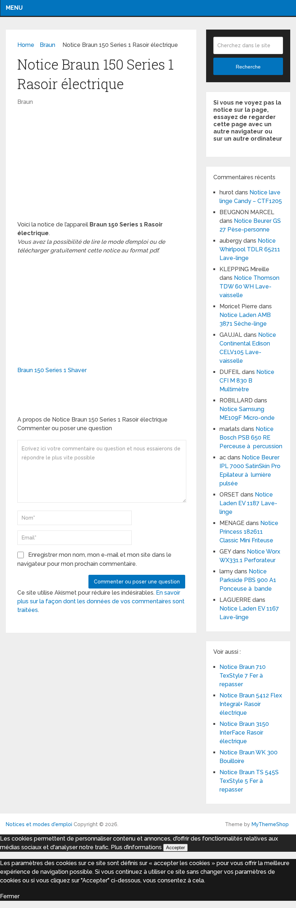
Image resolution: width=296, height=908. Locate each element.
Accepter (175, 847)
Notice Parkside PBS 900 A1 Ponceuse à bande (247, 580)
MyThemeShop (270, 824)
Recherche (248, 67)
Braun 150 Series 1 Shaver (52, 370)
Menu (14, 7)
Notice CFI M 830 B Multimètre (246, 381)
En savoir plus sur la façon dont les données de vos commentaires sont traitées (100, 601)
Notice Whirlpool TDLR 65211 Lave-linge (249, 249)
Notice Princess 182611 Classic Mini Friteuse (248, 532)
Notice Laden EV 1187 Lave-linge (248, 503)
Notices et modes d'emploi (39, 824)
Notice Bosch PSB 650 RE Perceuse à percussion (250, 438)
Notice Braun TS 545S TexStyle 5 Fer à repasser (249, 781)
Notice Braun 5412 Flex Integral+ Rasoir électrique (250, 704)
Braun (25, 101)
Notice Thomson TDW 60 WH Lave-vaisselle (249, 286)
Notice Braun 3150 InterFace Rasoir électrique (244, 732)
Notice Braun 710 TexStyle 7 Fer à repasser (242, 676)
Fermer (9, 896)
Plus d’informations (136, 847)
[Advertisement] (101, 166)
